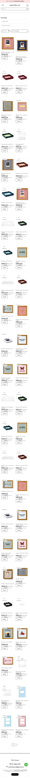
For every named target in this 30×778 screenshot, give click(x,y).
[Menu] (3, 5)
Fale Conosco (15, 760)
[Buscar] (27, 9)
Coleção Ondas (5, 21)
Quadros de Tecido (6, 25)
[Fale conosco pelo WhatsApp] (26, 764)
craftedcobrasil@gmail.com (16, 767)
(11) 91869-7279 (16, 764)
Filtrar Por (4, 31)
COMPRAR (4, 58)
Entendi (15, 774)
